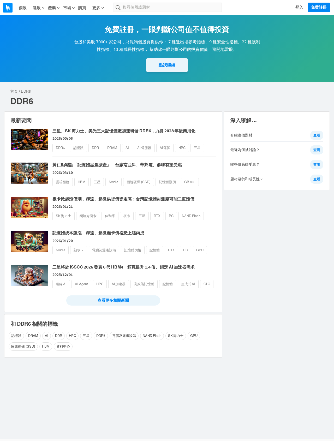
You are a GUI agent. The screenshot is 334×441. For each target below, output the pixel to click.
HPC (182, 148)
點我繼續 (167, 64)
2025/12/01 (62, 274)
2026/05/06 (62, 138)
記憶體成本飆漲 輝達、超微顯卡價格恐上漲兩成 (98, 232)
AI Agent (81, 284)
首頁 (14, 91)
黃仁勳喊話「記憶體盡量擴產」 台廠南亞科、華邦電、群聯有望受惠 (117, 164)
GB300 (189, 182)
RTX (157, 216)
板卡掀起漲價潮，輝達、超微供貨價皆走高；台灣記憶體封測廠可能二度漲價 (123, 198)
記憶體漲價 (167, 182)
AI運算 (165, 148)
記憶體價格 (132, 250)
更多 (96, 7)
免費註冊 (319, 7)
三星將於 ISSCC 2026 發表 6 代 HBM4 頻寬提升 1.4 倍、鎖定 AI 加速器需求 (123, 267)
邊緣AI (61, 284)
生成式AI (188, 284)
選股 (37, 7)
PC (171, 216)
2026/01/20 (62, 241)
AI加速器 (119, 284)
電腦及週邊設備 (104, 250)
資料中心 (63, 346)
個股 (23, 7)
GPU (200, 250)
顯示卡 (79, 250)
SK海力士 (63, 216)
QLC (207, 284)
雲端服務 (62, 182)
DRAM (112, 148)
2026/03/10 (62, 172)
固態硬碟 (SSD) (139, 182)
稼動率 (110, 216)
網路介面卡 (88, 216)
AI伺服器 (144, 148)
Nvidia (113, 182)
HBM (81, 182)
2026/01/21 (62, 206)
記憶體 (78, 148)
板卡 (126, 216)
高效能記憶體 (144, 284)
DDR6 (60, 148)
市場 (67, 7)
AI (127, 148)
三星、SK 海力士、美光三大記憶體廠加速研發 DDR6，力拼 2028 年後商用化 (123, 130)
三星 (197, 148)
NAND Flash (191, 216)
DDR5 (100, 336)
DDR (95, 148)
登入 (299, 7)
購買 (82, 7)
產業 (52, 7)
